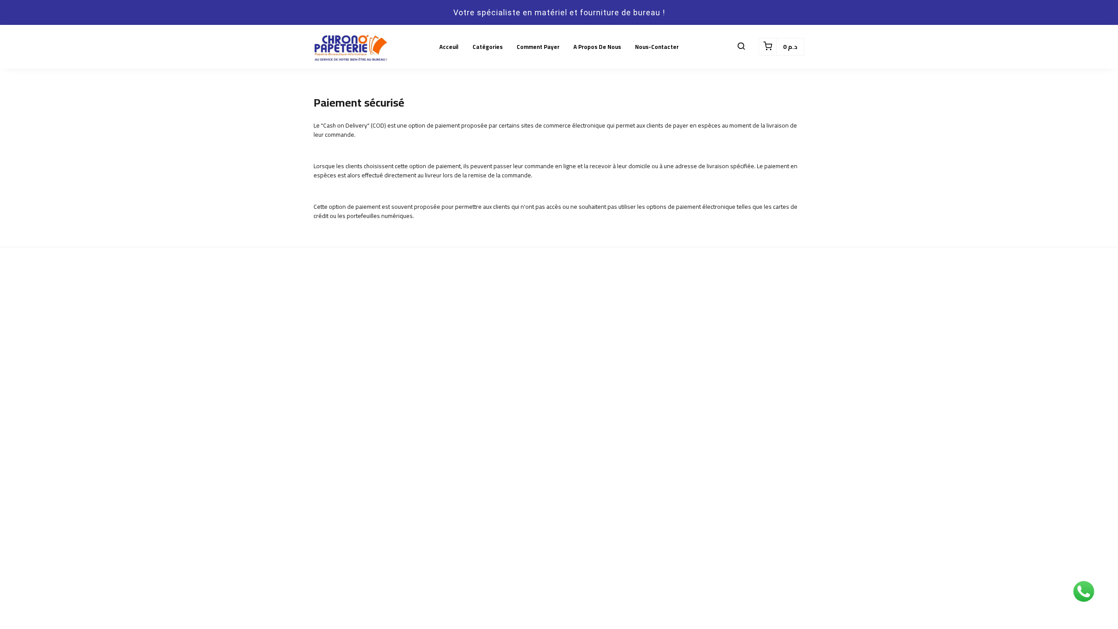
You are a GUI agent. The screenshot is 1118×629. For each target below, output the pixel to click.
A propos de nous (597, 46)
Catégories (488, 46)
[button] (741, 46)
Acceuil (449, 46)
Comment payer (538, 46)
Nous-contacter (657, 46)
